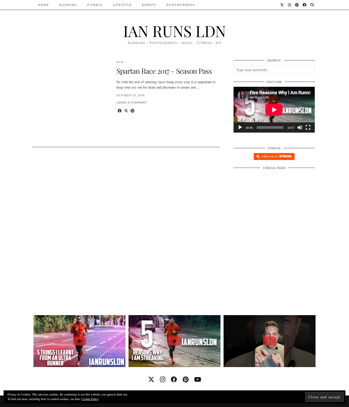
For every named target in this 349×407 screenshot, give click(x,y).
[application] (274, 110)
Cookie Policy (90, 399)
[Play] (240, 127)
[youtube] (197, 379)
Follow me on (269, 156)
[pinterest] (186, 379)
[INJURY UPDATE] (270, 341)
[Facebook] (305, 5)
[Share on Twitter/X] (126, 110)
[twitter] (151, 379)
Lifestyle (122, 5)
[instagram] (162, 379)
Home (43, 5)
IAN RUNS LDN (174, 30)
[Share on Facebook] (120, 110)
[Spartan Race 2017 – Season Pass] (71, 100)
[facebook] (174, 379)
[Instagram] (290, 5)
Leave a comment (132, 102)
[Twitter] (282, 5)
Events (149, 5)
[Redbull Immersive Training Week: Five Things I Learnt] (79, 341)
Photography (181, 5)
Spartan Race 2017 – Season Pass (164, 71)
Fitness (95, 5)
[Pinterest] (297, 5)
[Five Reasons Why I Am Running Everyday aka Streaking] (175, 341)
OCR (120, 62)
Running (68, 5)
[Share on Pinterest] (132, 110)
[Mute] (300, 127)
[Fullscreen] (308, 127)
